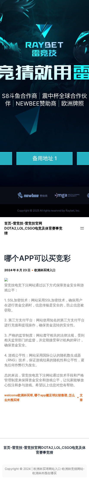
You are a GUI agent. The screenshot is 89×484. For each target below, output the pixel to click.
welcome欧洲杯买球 (18, 395)
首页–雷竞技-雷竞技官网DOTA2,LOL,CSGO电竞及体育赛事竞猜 (33, 228)
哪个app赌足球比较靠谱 (50, 395)
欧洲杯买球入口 (45, 270)
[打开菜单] (82, 228)
